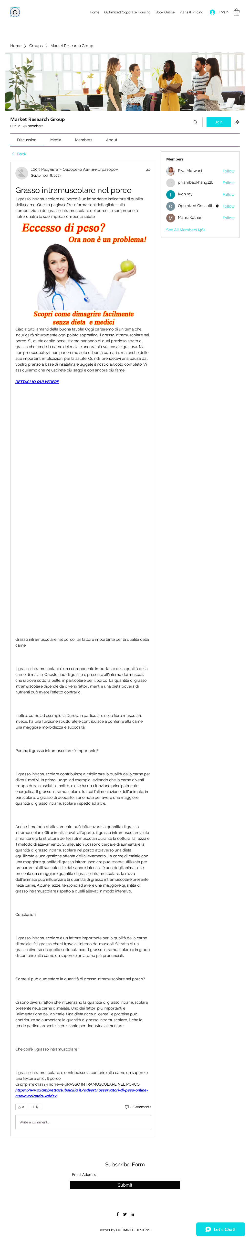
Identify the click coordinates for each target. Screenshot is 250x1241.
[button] (237, 12)
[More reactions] (35, 1107)
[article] (83, 649)
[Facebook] (117, 1214)
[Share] (148, 170)
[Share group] (237, 122)
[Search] (195, 122)
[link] (26, 140)
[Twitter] (125, 1214)
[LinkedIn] (132, 1214)
